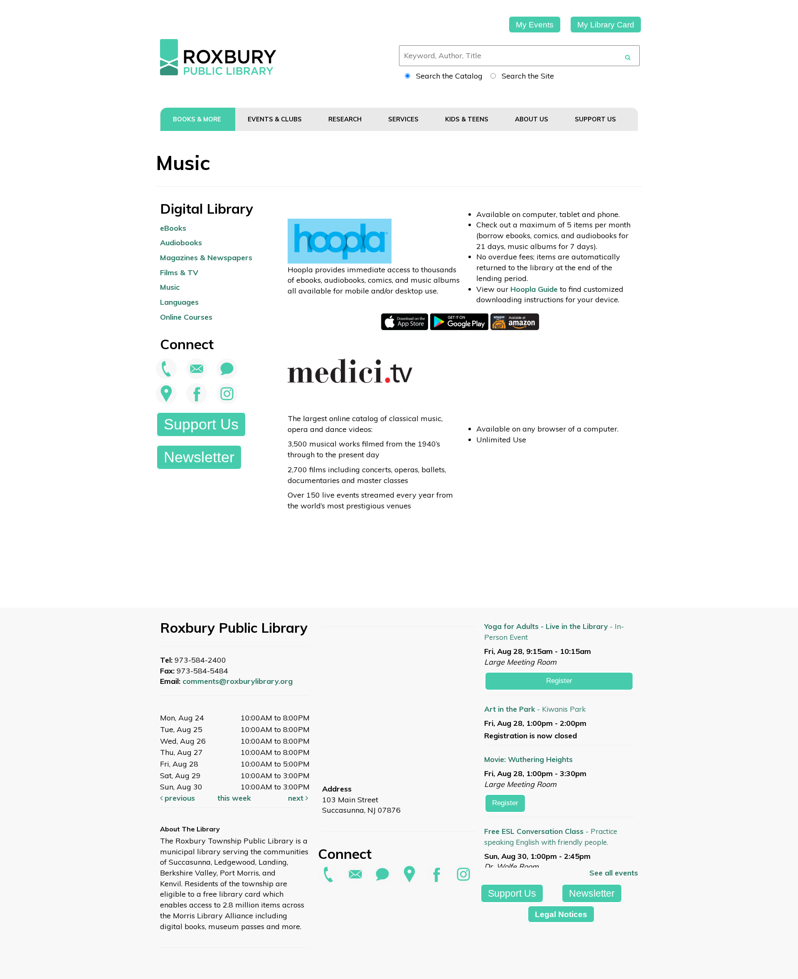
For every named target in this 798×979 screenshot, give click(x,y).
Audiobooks (181, 242)
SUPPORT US (596, 119)
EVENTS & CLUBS (275, 119)
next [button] (296, 798)
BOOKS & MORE (198, 119)
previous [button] (179, 798)
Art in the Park (535, 709)
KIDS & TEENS (467, 119)
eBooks (173, 228)
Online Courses (186, 317)
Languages (179, 302)
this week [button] (234, 798)
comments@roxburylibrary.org (237, 681)
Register (559, 681)
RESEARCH (345, 119)
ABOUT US (532, 119)
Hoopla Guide (534, 289)
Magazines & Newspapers (206, 257)
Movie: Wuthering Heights (528, 759)
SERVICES (404, 119)
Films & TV (179, 272)
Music (170, 287)
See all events (613, 873)
